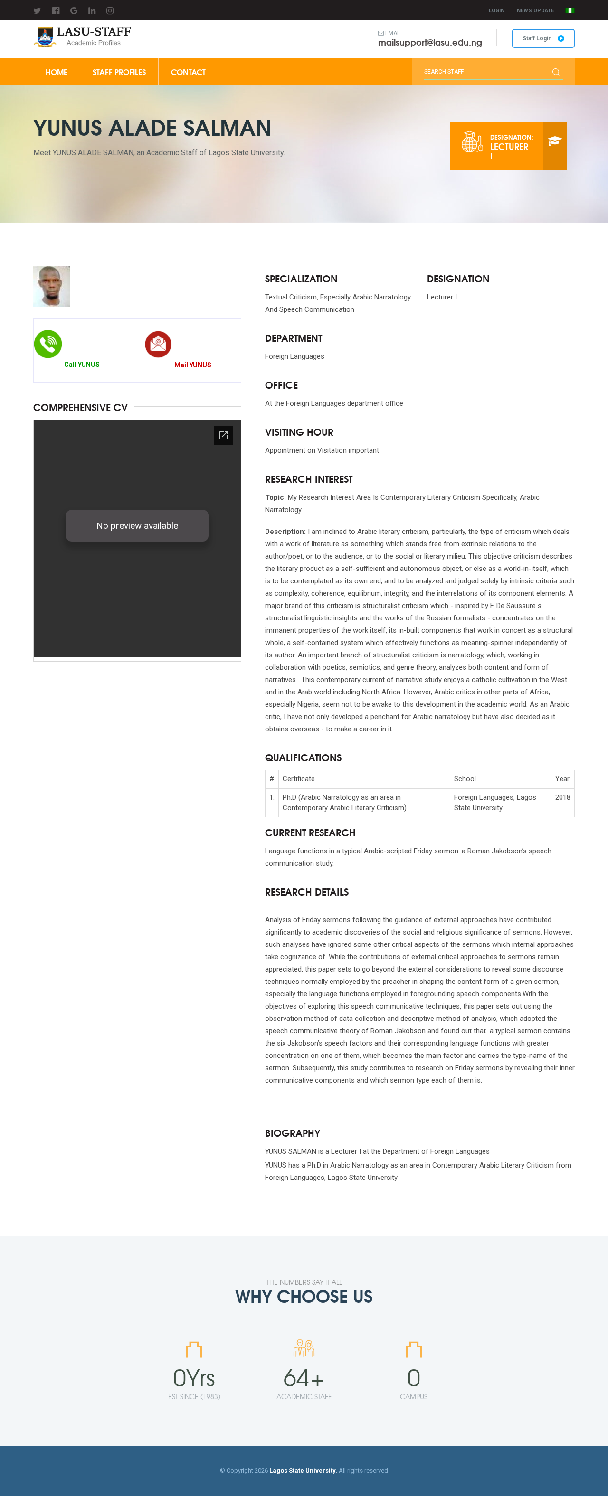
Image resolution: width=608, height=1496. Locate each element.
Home (56, 71)
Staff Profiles (119, 71)
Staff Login (537, 38)
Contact (188, 71)
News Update (535, 11)
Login (496, 11)
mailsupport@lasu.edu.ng (430, 41)
